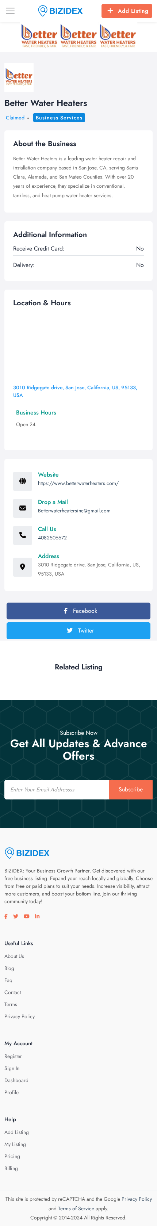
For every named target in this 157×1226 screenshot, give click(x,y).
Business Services (59, 117)
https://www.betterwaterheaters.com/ (78, 483)
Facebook (84, 611)
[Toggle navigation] (10, 10)
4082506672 (52, 537)
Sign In (11, 1068)
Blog (9, 968)
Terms (10, 1004)
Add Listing (133, 11)
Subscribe (131, 789)
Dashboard (16, 1080)
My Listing (15, 1144)
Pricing (12, 1156)
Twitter (85, 630)
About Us (14, 956)
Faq (8, 980)
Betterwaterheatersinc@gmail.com (74, 510)
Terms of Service (76, 1208)
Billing (11, 1168)
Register (13, 1056)
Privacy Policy (19, 1016)
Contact (12, 992)
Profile (11, 1092)
